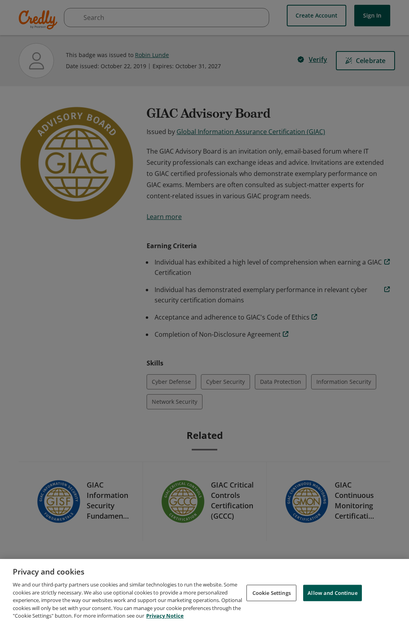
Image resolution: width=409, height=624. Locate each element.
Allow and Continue (332, 592)
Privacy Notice (165, 615)
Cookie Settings (271, 592)
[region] (204, 591)
